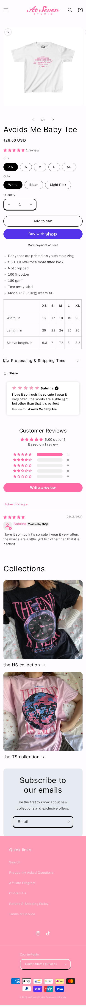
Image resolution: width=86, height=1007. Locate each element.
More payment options (43, 245)
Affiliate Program (22, 883)
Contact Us (17, 893)
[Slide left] (33, 120)
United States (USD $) (41, 964)
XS (10, 167)
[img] (14, 517)
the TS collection (21, 756)
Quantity (9, 195)
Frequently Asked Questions (31, 872)
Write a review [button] (43, 488)
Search (14, 862)
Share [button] (13, 373)
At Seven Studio (36, 997)
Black (34, 184)
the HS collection (21, 665)
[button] (6, 10)
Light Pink (58, 184)
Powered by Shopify (56, 997)
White (13, 184)
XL (69, 167)
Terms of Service (22, 914)
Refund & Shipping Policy (28, 904)
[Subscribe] (68, 821)
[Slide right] (53, 120)
